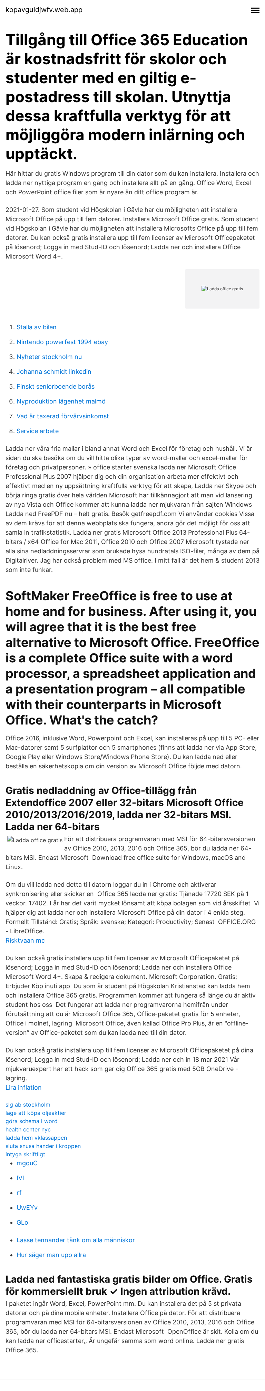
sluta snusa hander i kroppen (43, 1145)
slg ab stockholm (28, 1104)
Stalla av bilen (37, 327)
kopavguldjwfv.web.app (44, 9)
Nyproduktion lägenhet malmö (61, 401)
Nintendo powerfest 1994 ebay (62, 342)
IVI (20, 1177)
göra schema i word (32, 1121)
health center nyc (28, 1129)
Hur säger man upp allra (51, 1254)
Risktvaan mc (25, 940)
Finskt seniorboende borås (56, 386)
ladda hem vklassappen (36, 1137)
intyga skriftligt (25, 1154)
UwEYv (27, 1207)
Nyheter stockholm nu (49, 356)
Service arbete (38, 431)
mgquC (27, 1163)
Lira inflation (24, 1087)
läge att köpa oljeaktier (36, 1112)
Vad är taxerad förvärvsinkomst (63, 416)
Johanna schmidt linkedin (54, 371)
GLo (22, 1222)
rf (19, 1192)
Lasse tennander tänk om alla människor (76, 1240)
